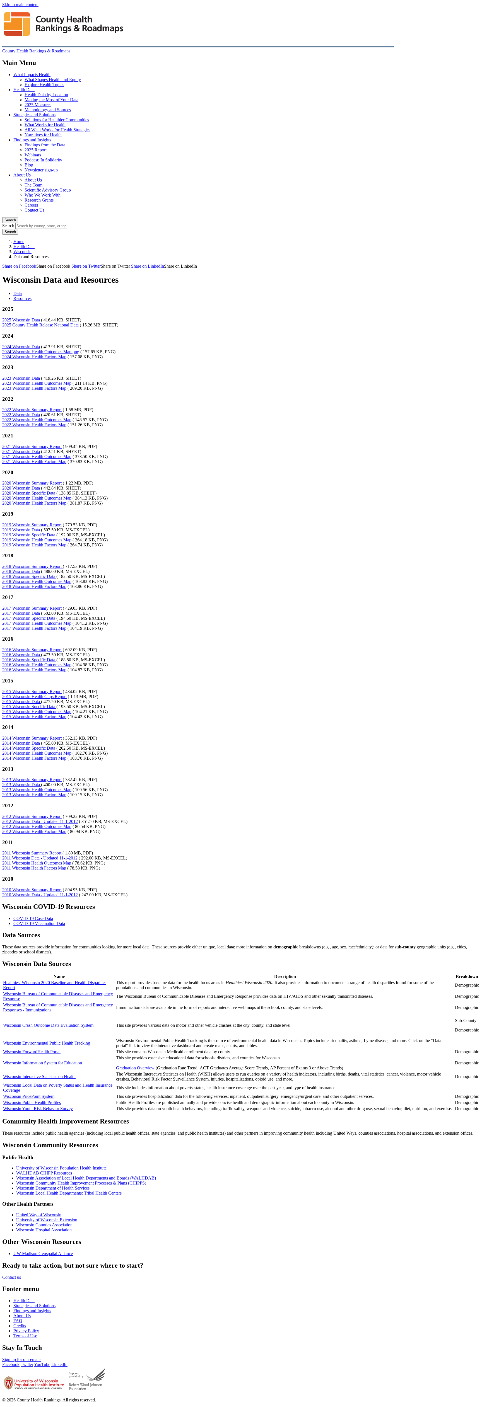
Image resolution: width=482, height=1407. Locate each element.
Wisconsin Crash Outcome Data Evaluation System (48, 1025)
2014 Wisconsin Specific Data (29, 748)
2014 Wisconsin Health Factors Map (34, 758)
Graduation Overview (135, 1067)
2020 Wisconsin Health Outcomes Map (36, 498)
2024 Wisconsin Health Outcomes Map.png (40, 351)
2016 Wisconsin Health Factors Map (34, 669)
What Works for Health (45, 124)
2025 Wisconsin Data (21, 320)
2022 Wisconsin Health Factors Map (34, 424)
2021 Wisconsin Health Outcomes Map (36, 456)
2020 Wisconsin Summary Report (32, 483)
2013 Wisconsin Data (21, 784)
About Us (22, 175)
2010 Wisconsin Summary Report (32, 889)
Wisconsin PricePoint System (28, 1096)
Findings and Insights (32, 139)
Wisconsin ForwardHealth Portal (32, 1051)
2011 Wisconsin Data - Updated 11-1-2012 (40, 858)
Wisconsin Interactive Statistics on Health (39, 1076)
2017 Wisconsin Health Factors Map (34, 628)
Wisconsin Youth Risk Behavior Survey (38, 1108)
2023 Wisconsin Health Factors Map (34, 388)
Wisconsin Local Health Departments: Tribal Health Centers (69, 1193)
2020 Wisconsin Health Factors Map (34, 503)
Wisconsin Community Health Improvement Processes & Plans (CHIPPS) (81, 1183)
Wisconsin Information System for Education (42, 1062)
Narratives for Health (43, 134)
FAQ (17, 1320)
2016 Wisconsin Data (21, 654)
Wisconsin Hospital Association (44, 1229)
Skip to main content (20, 4)
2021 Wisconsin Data (21, 451)
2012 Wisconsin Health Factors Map (34, 831)
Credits (19, 1325)
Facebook (11, 1364)
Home (18, 241)
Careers (31, 205)
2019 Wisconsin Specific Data (28, 534)
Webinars (33, 154)
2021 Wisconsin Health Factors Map (34, 461)
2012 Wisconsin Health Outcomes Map (36, 826)
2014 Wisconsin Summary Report (32, 738)
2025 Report (36, 149)
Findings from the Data (45, 144)
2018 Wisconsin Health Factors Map (34, 586)
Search (10, 220)
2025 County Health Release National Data (40, 325)
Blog (29, 165)
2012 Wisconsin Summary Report (32, 816)
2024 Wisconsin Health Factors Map (34, 356)
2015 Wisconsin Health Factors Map (34, 716)
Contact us (11, 1277)
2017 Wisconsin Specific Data (29, 618)
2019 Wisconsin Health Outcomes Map (36, 539)
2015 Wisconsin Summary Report (32, 691)
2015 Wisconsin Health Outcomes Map (36, 711)
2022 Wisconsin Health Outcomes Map (36, 419)
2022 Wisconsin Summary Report (32, 409)
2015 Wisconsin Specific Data (29, 706)
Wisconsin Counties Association (44, 1224)
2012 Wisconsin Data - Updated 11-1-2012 (40, 821)
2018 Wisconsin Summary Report (32, 566)
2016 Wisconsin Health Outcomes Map (36, 664)
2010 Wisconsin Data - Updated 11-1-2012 (40, 894)
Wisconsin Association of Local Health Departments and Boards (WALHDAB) (86, 1178)
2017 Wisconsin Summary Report (32, 608)
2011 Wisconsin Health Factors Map (34, 868)
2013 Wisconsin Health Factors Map (34, 794)
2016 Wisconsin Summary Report (32, 649)
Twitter (27, 1364)
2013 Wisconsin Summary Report (32, 779)
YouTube (42, 1364)
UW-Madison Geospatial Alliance (43, 1253)
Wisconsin (22, 251)
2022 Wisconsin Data (21, 414)
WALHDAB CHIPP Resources (44, 1173)
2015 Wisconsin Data (21, 701)
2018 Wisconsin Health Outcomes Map (36, 581)
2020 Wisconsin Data (21, 488)
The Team (33, 185)
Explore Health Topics (44, 84)
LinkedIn (59, 1364)
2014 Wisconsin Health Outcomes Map (36, 753)
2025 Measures (38, 104)
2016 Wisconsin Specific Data (29, 659)
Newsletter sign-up (41, 170)
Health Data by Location (46, 94)
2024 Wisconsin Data (21, 346)
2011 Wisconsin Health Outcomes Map (36, 863)
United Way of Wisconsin (38, 1214)
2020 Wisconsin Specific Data (28, 493)
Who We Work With (43, 195)
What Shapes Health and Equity (53, 79)
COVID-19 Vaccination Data (39, 923)
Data (17, 293)
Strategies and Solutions (34, 114)
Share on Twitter (86, 266)
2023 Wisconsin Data (21, 378)
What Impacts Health (31, 74)
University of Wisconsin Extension (46, 1219)
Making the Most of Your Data (51, 99)
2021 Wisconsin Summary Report (32, 446)
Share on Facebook (19, 266)
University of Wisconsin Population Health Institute (61, 1168)
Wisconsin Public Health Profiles (32, 1102)
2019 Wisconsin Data (21, 529)
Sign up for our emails (21, 1359)
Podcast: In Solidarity (43, 160)
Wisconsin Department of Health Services (53, 1188)
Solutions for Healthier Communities (57, 119)
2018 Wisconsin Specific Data (29, 576)
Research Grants (39, 200)
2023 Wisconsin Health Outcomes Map (36, 383)
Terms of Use (25, 1335)
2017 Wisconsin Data (21, 613)
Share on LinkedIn (147, 266)
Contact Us (34, 210)
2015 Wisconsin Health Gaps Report (34, 696)
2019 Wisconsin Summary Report (32, 524)
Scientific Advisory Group (48, 190)
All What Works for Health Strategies (57, 129)
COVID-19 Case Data (33, 918)
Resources (22, 298)
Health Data (24, 89)
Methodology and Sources (48, 109)
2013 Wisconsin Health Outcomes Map (36, 789)
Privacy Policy (26, 1330)
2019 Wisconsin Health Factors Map (34, 545)
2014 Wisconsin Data (21, 743)
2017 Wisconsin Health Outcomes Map (36, 623)
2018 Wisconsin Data (21, 571)
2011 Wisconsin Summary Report (31, 853)
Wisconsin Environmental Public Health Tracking (46, 1043)
